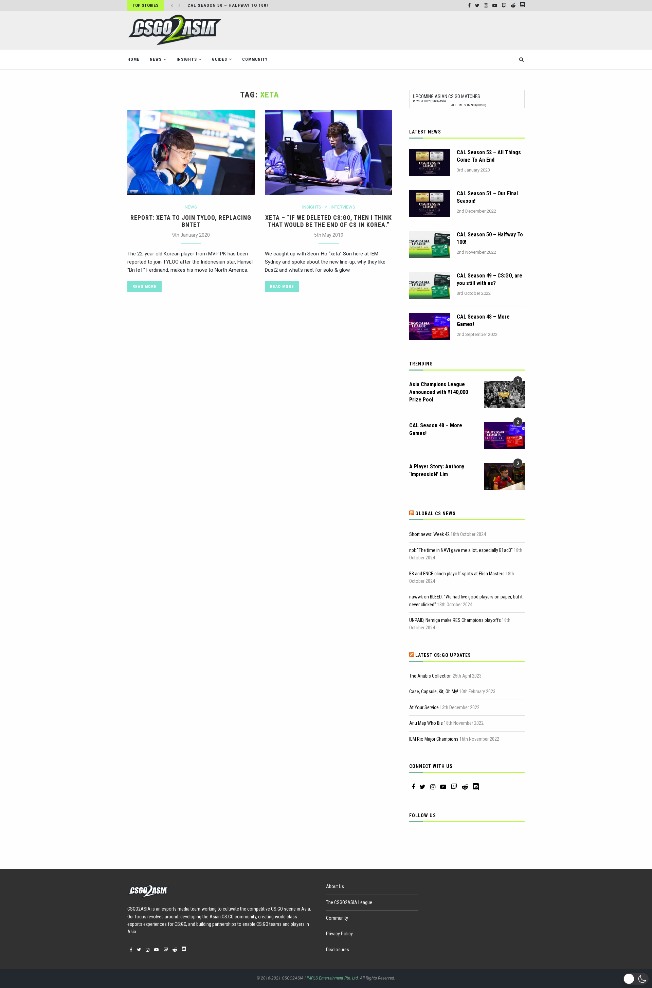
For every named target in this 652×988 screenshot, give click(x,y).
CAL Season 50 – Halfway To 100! (227, 5)
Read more (144, 286)
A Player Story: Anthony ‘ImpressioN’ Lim (436, 470)
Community (255, 59)
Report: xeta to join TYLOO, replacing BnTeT (190, 221)
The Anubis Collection (430, 676)
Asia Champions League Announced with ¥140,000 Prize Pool (438, 392)
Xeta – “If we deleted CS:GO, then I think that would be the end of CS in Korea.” (328, 221)
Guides (219, 59)
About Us (335, 886)
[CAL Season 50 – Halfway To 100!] (429, 244)
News (156, 59)
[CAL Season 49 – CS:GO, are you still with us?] (429, 285)
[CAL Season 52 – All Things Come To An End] (429, 162)
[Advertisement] (401, 29)
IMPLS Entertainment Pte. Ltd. (333, 978)
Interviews (343, 207)
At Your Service (424, 707)
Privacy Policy (339, 933)
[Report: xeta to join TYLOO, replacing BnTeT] (191, 152)
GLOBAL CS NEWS (435, 513)
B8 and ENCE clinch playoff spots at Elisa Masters (457, 573)
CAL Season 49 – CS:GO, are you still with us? (489, 279)
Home (133, 59)
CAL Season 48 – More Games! (483, 320)
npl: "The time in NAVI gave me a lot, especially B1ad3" (461, 550)
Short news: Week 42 (429, 534)
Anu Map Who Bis (426, 723)
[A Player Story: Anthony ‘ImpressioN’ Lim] (504, 476)
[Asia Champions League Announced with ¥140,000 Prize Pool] (504, 394)
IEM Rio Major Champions (433, 739)
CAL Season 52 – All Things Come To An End (489, 156)
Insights (187, 59)
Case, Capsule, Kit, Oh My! (433, 691)
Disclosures (337, 949)
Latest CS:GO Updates (443, 655)
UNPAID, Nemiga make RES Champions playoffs (455, 620)
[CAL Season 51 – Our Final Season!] (429, 203)
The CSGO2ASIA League (349, 902)
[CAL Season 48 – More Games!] (429, 326)
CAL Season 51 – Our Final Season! (487, 197)
